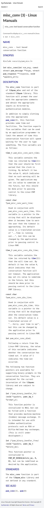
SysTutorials (6, 3)
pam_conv (10, 120)
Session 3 (4, 7)
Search (40, 7)
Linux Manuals (18, 3)
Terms (24, 505)
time (34, 161)
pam (21, 491)
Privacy (31, 505)
